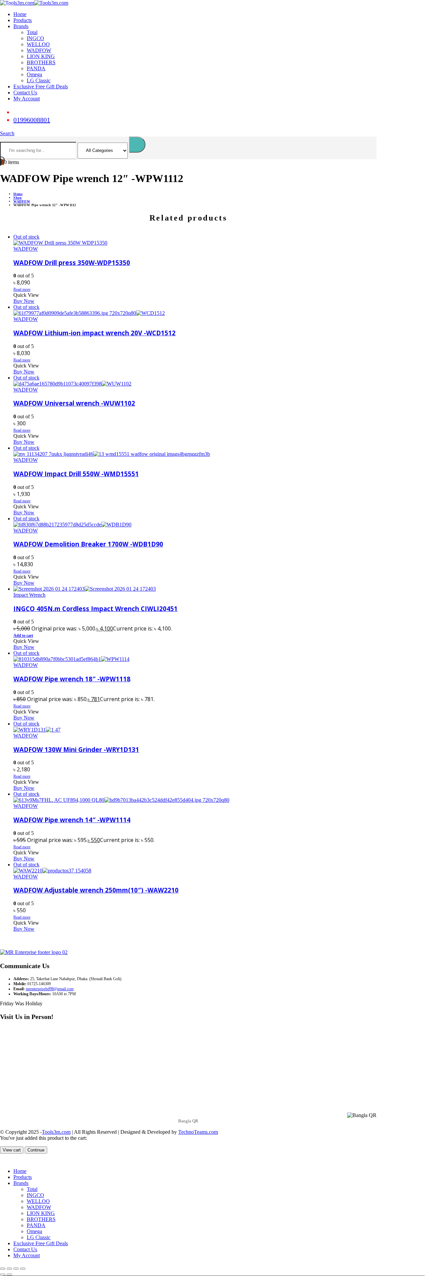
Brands (20, 26)
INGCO (35, 38)
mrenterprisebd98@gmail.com (50, 989)
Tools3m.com (56, 1132)
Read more (21, 289)
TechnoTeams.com (198, 1132)
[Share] (16, 1269)
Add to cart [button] (23, 635)
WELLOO (38, 44)
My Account (26, 98)
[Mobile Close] (4, 1160)
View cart (12, 1150)
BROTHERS (41, 62)
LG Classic (38, 80)
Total (32, 32)
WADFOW (39, 50)
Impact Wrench (29, 595)
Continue (35, 1150)
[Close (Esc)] (22, 1269)
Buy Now (23, 301)
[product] (195, 589)
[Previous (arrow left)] (2, 1275)
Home (19, 14)
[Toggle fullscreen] (9, 1269)
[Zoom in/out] (2, 1269)
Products (22, 20)
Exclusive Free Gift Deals (40, 86)
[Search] (137, 145)
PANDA (36, 68)
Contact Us (25, 92)
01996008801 (31, 119)
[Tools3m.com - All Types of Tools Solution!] (34, 3)
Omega (34, 74)
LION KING (41, 56)
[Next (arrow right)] (9, 1275)
